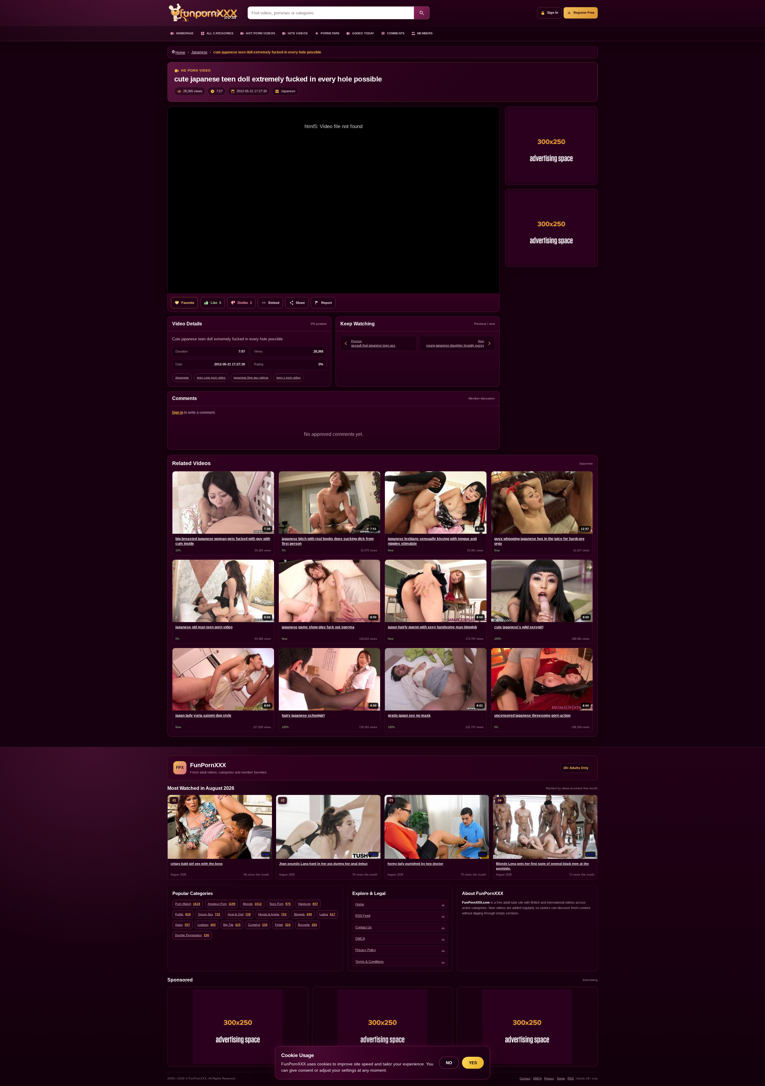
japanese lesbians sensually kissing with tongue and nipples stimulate (432, 541)
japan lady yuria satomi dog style (203, 715)
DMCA (537, 1078)
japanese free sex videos (251, 377)
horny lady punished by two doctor (415, 863)
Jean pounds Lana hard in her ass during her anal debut (323, 863)
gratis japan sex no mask (409, 715)
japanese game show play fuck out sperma (318, 627)
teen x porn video (288, 377)
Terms (561, 1078)
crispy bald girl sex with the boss (197, 863)
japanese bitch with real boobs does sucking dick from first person (328, 541)
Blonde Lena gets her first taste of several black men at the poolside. (542, 866)
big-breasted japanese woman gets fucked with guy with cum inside (222, 541)
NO (449, 1062)
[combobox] (331, 13)
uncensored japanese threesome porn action (532, 715)
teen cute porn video (211, 377)
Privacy (549, 1078)
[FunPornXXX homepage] (204, 13)
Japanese (199, 52)
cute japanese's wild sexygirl (518, 627)
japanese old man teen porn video (203, 627)
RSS (570, 1078)
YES (473, 1062)
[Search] (421, 13)
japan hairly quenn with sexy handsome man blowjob (432, 627)
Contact (525, 1078)
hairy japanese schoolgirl (303, 715)
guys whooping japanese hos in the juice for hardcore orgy (539, 541)
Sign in (177, 412)
